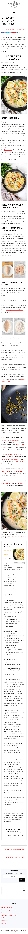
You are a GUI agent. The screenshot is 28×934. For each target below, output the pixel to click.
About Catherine (6, 907)
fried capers (8, 150)
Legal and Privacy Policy (9, 915)
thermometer (16, 136)
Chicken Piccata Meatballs (9, 440)
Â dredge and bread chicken (14, 310)
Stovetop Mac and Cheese (9, 459)
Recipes (3, 923)
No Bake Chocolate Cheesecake (14, 849)
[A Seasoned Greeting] (14, 8)
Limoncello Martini (7, 483)
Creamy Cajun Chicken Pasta (15, 857)
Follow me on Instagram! (18, 537)
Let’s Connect (5, 918)
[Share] (17, 32)
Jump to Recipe (9, 29)
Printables (4, 920)
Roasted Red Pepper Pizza (12, 454)
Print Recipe (20, 29)
